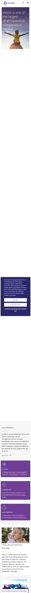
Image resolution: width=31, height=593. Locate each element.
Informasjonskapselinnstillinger (14, 591)
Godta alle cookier (15, 305)
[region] (15, 296)
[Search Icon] (23, 3)
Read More (6, 31)
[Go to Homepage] (9, 3)
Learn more (5, 455)
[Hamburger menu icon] (27, 3)
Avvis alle (15, 300)
